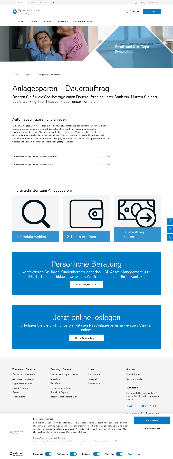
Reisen (15, 392)
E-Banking (55, 378)
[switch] (73, 454)
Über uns (44, 3)
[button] (170, 221)
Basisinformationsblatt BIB (63, 396)
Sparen (33, 21)
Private (21, 3)
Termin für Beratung (60, 387)
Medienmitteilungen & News (64, 374)
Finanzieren (62, 21)
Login (153, 11)
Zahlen (21, 21)
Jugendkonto (18, 396)
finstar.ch (92, 378)
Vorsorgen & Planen (82, 21)
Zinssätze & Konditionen (24, 374)
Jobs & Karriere (20, 387)
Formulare (55, 383)
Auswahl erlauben (152, 428)
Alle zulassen (152, 420)
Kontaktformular (134, 374)
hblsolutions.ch (95, 383)
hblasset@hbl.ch (84, 284)
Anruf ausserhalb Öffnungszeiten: (142, 413)
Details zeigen (134, 454)
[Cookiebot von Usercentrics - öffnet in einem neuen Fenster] (16, 454)
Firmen (32, 3)
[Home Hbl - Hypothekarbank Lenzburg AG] (25, 12)
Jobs (55, 3)
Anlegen (47, 21)
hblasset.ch (94, 374)
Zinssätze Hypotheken (23, 378)
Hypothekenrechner (22, 383)
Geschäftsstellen (134, 378)
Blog (143, 3)
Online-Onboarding (84, 337)
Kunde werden (155, 3)
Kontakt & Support (59, 392)
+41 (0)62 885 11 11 (141, 406)
